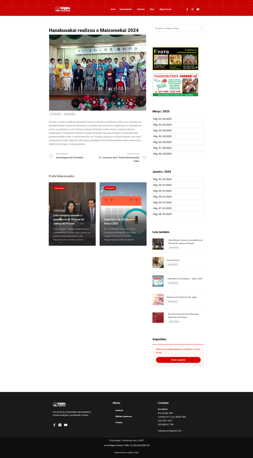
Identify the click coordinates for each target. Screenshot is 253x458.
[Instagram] (192, 9)
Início (113, 9)
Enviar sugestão (178, 360)
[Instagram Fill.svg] (59, 424)
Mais (152, 9)
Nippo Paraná (165, 9)
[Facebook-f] (187, 9)
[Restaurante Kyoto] (175, 58)
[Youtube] (198, 9)
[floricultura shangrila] (175, 84)
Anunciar (119, 410)
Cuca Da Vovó (173, 260)
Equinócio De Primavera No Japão (182, 297)
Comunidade (69, 114)
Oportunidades (125, 9)
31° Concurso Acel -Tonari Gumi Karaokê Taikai (119, 157)
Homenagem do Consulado (69, 156)
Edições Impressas (123, 416)
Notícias (141, 9)
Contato (118, 422)
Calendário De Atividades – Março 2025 (184, 279)
